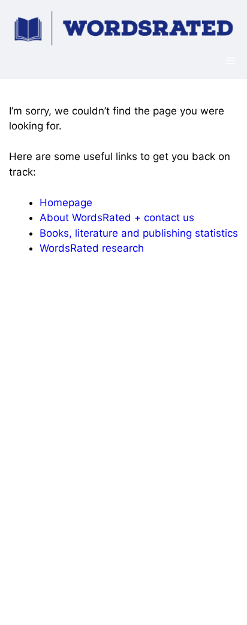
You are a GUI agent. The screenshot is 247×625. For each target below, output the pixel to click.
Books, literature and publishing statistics (139, 233)
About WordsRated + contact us (117, 218)
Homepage (66, 203)
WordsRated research (92, 248)
